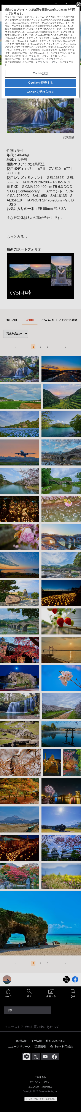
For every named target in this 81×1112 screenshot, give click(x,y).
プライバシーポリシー (48, 62)
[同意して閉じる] (78, 4)
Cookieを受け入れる (40, 92)
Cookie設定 (40, 73)
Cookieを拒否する (40, 82)
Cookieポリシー (38, 59)
